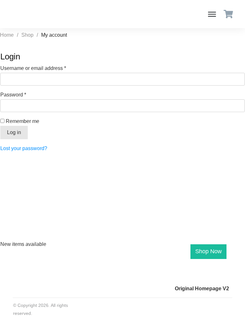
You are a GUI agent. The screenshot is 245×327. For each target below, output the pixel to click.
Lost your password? (23, 148)
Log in (14, 132)
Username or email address (43, 68)
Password (23, 94)
